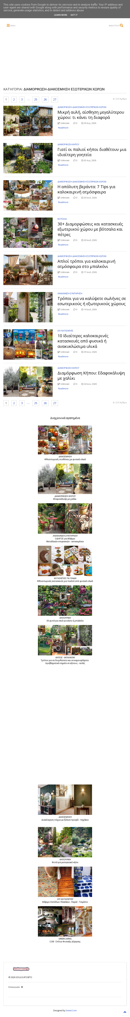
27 (54, 99)
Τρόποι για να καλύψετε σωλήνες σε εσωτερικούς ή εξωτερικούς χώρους (92, 301)
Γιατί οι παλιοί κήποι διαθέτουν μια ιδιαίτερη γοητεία (92, 152)
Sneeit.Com (71, 1010)
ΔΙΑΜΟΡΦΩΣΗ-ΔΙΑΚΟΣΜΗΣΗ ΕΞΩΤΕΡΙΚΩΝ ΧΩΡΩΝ (82, 107)
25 (35, 99)
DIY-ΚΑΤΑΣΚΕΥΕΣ (65, 330)
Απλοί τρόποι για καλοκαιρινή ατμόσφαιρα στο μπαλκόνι (86, 263)
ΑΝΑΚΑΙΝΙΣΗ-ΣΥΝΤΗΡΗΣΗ (70, 293)
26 (45, 99)
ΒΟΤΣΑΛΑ (62, 218)
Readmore (63, 127)
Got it (74, 15)
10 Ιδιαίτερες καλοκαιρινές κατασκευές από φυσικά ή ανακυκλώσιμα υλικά (83, 341)
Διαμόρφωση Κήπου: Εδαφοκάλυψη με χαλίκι (91, 375)
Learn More (60, 15)
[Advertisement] (68, 57)
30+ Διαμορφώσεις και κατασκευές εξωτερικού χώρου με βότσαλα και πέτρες (90, 229)
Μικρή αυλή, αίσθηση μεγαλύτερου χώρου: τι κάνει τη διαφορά (91, 114)
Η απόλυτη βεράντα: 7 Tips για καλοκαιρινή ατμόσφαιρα (86, 189)
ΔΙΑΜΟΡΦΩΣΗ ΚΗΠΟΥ (68, 144)
